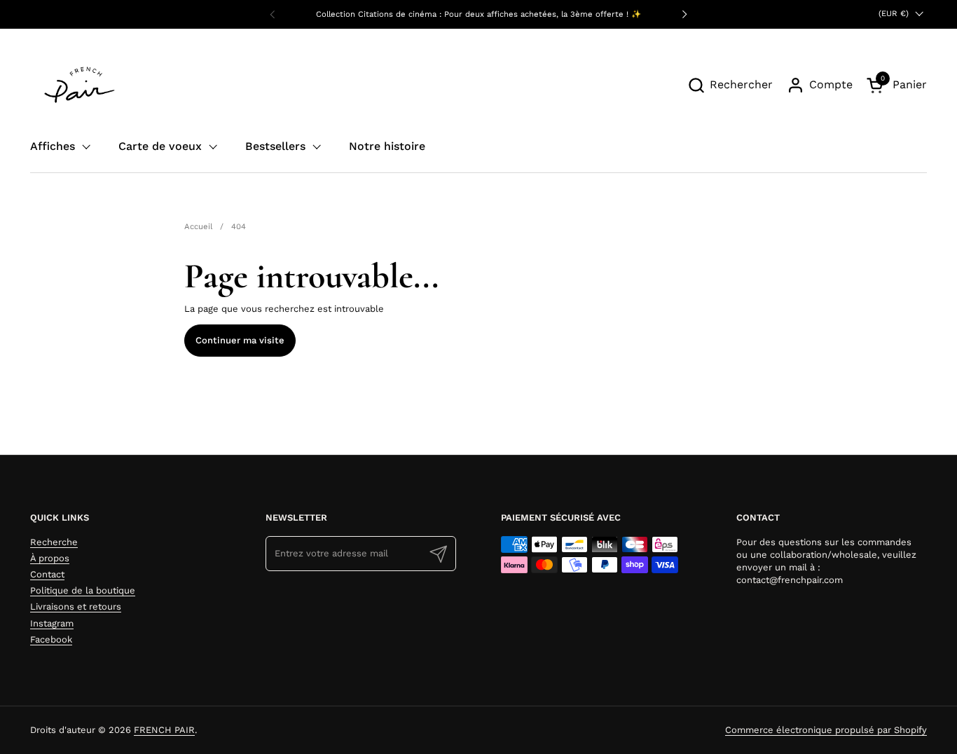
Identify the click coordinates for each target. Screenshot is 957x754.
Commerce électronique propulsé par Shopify (826, 730)
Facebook (51, 639)
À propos (49, 558)
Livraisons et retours (75, 606)
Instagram (52, 623)
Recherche (54, 542)
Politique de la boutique (82, 590)
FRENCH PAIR (164, 730)
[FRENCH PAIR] (79, 85)
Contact (47, 574)
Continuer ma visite (239, 340)
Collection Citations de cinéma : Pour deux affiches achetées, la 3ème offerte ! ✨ (478, 14)
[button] (730, 85)
